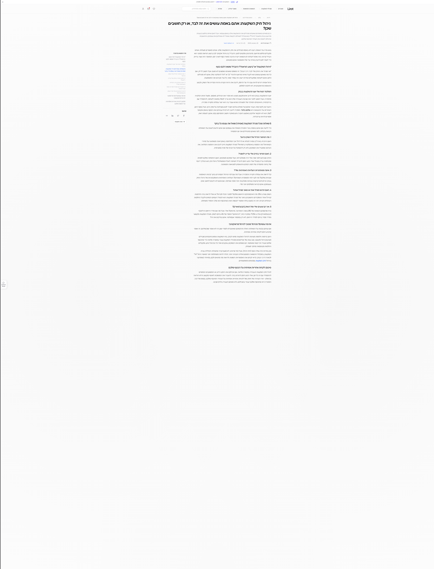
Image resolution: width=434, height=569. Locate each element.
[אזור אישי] (143, 8)
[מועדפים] (153, 8)
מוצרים (280, 9)
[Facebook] (183, 115)
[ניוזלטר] (148, 8)
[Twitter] (178, 115)
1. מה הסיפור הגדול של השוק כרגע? (176, 74)
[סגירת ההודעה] (2, 2)
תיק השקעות (261, 261)
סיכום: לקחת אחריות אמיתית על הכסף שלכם (175, 103)
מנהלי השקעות (266, 9)
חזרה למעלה (179, 121)
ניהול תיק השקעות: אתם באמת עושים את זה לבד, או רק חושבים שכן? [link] (217, 17)
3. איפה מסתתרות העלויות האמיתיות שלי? (177, 83)
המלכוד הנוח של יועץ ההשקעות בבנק (176, 65)
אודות (220, 9)
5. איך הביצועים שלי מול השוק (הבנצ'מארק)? (176, 92)
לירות (268, 17)
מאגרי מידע (232, 9)
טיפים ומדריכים (247, 17)
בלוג (259, 17)
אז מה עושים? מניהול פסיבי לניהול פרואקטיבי (176, 97)
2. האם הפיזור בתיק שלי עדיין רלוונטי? (176, 79)
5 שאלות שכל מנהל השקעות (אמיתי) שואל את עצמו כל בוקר (175, 70)
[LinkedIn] (172, 115)
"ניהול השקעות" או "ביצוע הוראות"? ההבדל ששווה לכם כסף (175, 59)
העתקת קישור (228, 43)
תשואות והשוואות (249, 9)
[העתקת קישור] (166, 115)
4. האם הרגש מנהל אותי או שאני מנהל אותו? (176, 87)
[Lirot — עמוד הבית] (290, 9)
